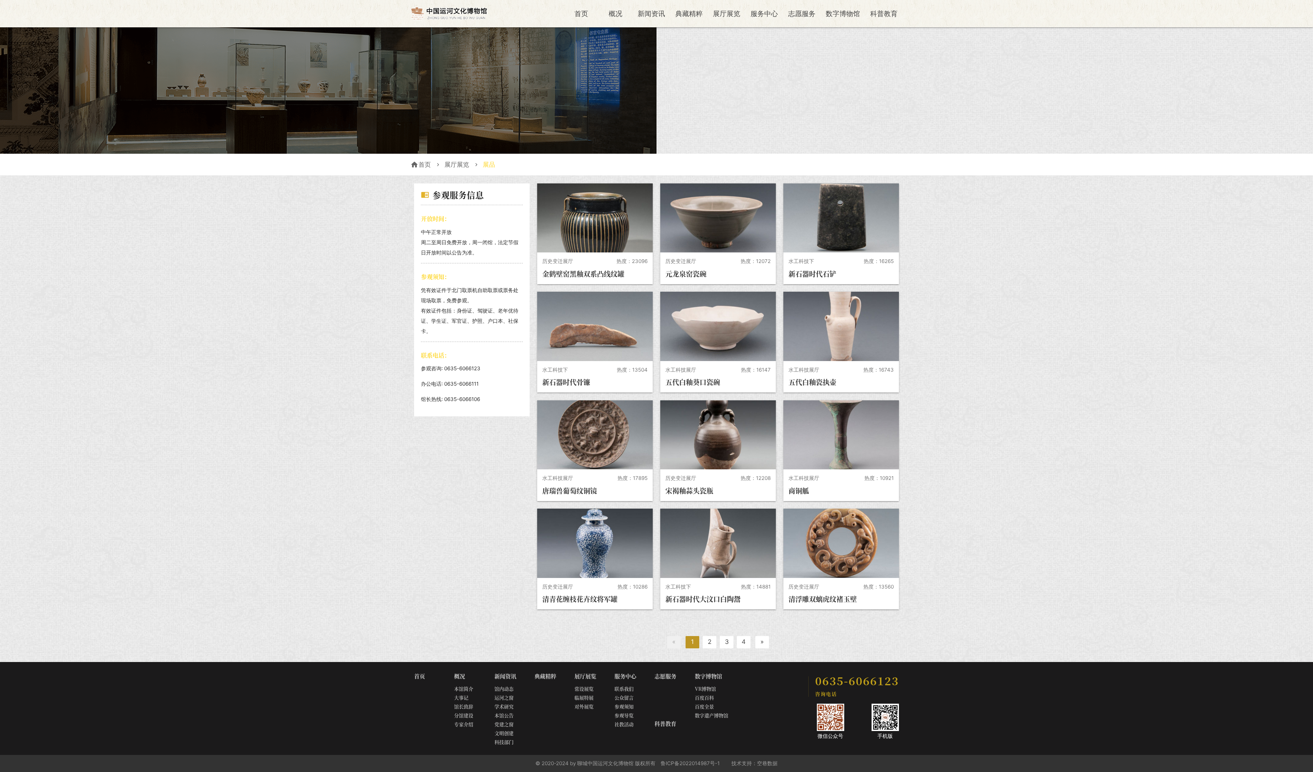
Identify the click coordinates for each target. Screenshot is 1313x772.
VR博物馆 (705, 688)
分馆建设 (463, 715)
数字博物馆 (843, 14)
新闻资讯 (651, 14)
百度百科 (704, 697)
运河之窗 (504, 697)
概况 (615, 14)
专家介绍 (463, 724)
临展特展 (584, 697)
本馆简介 (463, 688)
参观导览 (624, 715)
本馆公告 (504, 715)
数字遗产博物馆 (711, 715)
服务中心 (764, 14)
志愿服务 (801, 14)
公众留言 (624, 697)
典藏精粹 (689, 14)
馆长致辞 (463, 706)
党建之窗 (504, 724)
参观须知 (624, 706)
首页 (581, 14)
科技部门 (504, 742)
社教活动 (624, 724)
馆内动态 (504, 688)
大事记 (461, 697)
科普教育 (884, 14)
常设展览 (584, 688)
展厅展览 (726, 14)
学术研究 (504, 706)
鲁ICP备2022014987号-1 (690, 763)
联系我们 (624, 688)
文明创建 (504, 733)
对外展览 (584, 706)
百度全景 (704, 706)
